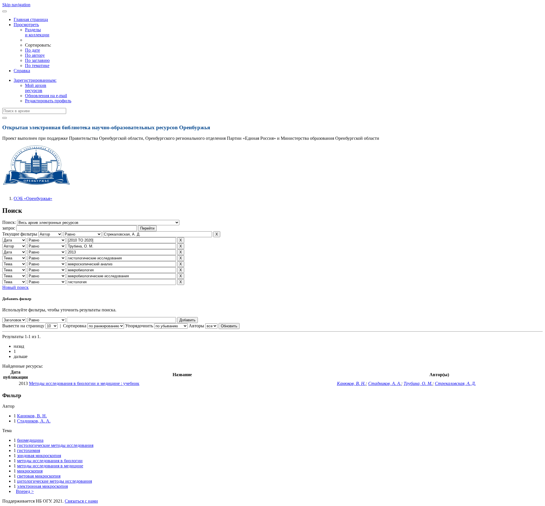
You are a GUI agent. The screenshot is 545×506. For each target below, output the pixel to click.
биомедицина (30, 440)
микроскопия (30, 470)
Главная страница (31, 19)
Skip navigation (16, 4)
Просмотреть (26, 24)
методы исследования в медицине (50, 465)
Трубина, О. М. (418, 383)
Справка (22, 70)
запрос (8, 228)
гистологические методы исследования (55, 445)
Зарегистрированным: (35, 80)
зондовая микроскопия (39, 455)
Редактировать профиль (48, 100)
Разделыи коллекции (37, 32)
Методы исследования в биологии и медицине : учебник (84, 383)
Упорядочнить (139, 325)
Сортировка (74, 325)
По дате (32, 50)
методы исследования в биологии (50, 460)
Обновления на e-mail (46, 95)
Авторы (196, 325)
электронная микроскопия (42, 486)
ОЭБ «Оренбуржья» (33, 198)
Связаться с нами (81, 501)
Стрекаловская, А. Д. (455, 383)
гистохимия (28, 450)
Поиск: (9, 222)
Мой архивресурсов (35, 88)
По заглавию (37, 60)
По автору (35, 55)
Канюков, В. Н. (351, 383)
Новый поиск (15, 287)
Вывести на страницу (23, 325)
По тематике (37, 65)
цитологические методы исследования (54, 481)
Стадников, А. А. (384, 383)
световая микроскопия (38, 476)
